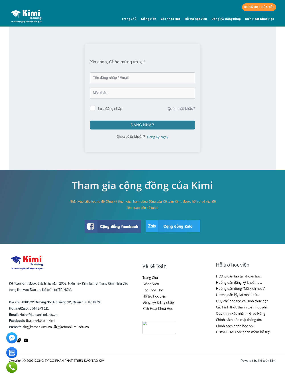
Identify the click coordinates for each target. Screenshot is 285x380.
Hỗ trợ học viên (196, 19)
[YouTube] (26, 340)
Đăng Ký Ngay (157, 137)
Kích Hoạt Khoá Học (259, 19)
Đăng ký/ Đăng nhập (226, 19)
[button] (259, 7)
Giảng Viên (148, 19)
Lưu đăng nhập (110, 109)
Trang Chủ (129, 19)
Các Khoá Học (170, 19)
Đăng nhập (142, 125)
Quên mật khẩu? (181, 108)
